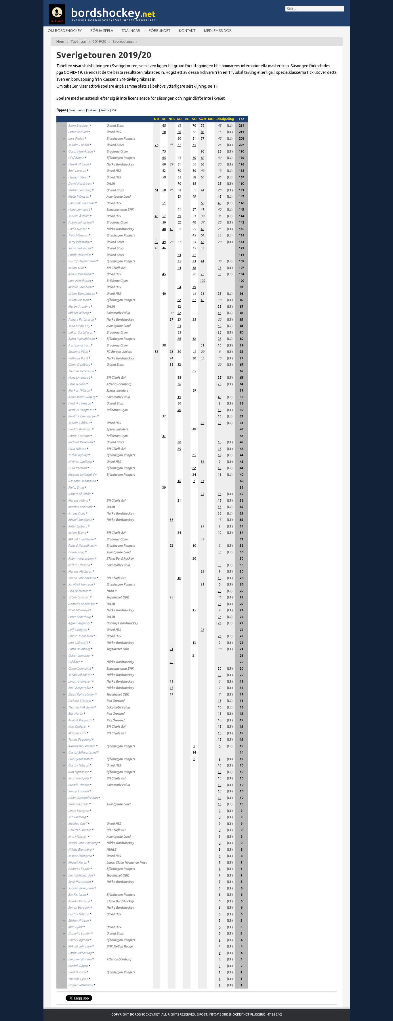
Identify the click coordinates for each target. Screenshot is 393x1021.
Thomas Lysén (78, 978)
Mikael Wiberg (78, 313)
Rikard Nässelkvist (81, 545)
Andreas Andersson (81, 604)
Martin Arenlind (79, 306)
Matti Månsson (78, 196)
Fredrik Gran (77, 972)
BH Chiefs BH (115, 267)
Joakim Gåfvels (78, 423)
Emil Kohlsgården (80, 875)
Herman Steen (78, 177)
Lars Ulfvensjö (78, 642)
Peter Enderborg (79, 617)
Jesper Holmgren (80, 856)
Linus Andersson (79, 681)
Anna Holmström (79, 274)
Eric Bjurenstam (79, 759)
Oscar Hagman (78, 940)
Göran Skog (76, 552)
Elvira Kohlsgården (81, 694)
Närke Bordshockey (120, 164)
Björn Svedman (78, 125)
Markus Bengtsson (81, 410)
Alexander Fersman (81, 746)
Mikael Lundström (81, 539)
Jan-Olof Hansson (80, 584)
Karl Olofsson (77, 726)
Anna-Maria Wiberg (81, 397)
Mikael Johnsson (79, 946)
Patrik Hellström (79, 255)
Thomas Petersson (81, 371)
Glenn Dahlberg (79, 364)
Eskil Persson (77, 468)
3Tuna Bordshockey (119, 558)
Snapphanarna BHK (119, 209)
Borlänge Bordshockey (122, 623)
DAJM (110, 183)
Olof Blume (76, 157)
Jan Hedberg (77, 817)
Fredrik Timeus (78, 785)
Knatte (104, 110)
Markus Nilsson (79, 390)
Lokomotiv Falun (118, 313)
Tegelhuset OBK (117, 597)
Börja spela (101, 30)
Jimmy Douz (76, 513)
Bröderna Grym (116, 151)
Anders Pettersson (81, 319)
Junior (81, 110)
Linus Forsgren (78, 810)
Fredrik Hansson (79, 403)
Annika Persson (79, 901)
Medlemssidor (218, 30)
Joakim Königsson (81, 888)
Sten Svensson (78, 804)
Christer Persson (79, 830)
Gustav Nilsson (78, 765)
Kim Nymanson (78, 772)
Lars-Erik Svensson (81, 203)
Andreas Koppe (78, 868)
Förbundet (159, 30)
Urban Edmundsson (81, 293)
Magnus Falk (77, 733)
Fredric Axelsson (79, 429)
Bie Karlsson (77, 894)
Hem (60, 41)
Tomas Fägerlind (79, 739)
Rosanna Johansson (82, 481)
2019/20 (99, 41)
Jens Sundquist (78, 778)
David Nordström (80, 183)
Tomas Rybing (77, 455)
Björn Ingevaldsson (81, 338)
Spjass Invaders (117, 390)
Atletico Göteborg (118, 384)
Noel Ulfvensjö (78, 610)
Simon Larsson (78, 791)
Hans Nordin (76, 384)
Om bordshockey (65, 30)
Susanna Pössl (78, 351)
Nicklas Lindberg (80, 461)
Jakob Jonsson (78, 300)
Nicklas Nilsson (79, 565)
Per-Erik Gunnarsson (82, 416)
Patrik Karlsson (78, 436)
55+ (113, 110)
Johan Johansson (80, 675)
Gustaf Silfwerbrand (82, 752)
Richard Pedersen (80, 442)
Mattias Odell (77, 823)
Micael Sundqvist (80, 519)
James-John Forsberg (83, 843)
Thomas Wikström (81, 707)
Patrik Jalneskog (79, 953)
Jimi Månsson (77, 836)
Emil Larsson (77, 170)
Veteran (92, 110)
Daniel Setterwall (80, 985)
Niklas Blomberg (79, 849)
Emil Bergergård (79, 687)
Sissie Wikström (79, 248)
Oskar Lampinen (79, 655)
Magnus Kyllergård (81, 474)
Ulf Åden (74, 662)
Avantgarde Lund (118, 196)
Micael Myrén (77, 862)
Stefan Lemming (79, 190)
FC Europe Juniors (119, 351)
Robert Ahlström (79, 494)
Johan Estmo (77, 532)
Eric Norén (75, 713)
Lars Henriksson (79, 280)
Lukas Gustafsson (80, 332)
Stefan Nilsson (78, 920)
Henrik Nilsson (78, 164)
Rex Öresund (115, 700)
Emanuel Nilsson (79, 959)
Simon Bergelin (78, 907)
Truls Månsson (78, 235)
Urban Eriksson (78, 597)
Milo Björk (75, 927)
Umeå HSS (113, 132)
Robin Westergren (81, 558)
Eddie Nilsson (77, 229)
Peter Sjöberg (77, 526)
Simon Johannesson (82, 578)
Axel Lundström (79, 345)
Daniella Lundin (79, 933)
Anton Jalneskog (79, 222)
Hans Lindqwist (79, 377)
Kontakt (187, 30)
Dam (71, 110)
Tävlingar (131, 30)
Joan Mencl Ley (79, 326)
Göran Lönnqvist (79, 668)
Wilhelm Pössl (78, 358)
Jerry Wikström (78, 242)
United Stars (115, 125)
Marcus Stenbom (79, 287)
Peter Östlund (77, 132)
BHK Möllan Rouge (119, 946)
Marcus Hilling (78, 500)
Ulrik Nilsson (77, 448)
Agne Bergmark (79, 623)
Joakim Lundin (78, 145)
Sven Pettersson (79, 881)
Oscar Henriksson (80, 151)
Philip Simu (76, 487)
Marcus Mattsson (80, 571)
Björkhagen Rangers (120, 138)
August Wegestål (80, 720)
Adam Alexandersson (83, 798)
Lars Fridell (76, 138)
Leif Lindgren (77, 629)
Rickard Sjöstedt (79, 700)
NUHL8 (111, 591)
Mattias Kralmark (80, 506)
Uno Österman (78, 591)
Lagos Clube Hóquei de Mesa (126, 862)
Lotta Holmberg (79, 649)
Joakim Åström (78, 216)
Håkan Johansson (80, 636)
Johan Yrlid (76, 267)
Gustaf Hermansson (82, 261)
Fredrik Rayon (78, 966)
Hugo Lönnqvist (79, 209)
